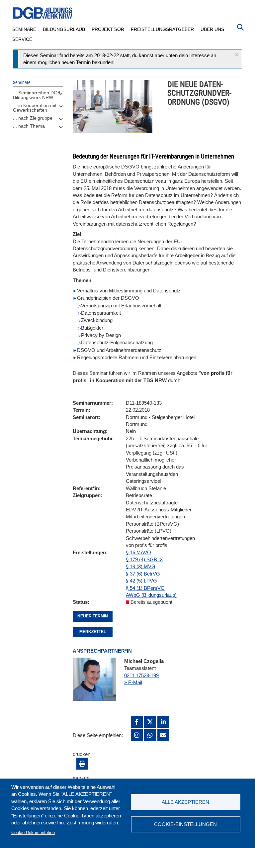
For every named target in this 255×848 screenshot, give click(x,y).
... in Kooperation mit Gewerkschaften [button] (34, 107)
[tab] (38, 96)
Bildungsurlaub (64, 29)
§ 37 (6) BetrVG (143, 574)
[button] (237, 54)
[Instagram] (137, 735)
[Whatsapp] (150, 735)
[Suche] (240, 26)
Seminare (24, 29)
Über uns (212, 29)
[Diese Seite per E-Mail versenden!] (163, 735)
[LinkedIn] (163, 722)
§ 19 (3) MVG (140, 566)
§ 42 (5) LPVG (141, 580)
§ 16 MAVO (138, 552)
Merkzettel (92, 631)
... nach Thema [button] (29, 126)
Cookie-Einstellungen (185, 824)
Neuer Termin (92, 616)
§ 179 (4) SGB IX (144, 559)
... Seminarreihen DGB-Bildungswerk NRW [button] (37, 95)
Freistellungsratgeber (162, 29)
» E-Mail (133, 682)
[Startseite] (43, 13)
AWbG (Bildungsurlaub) (151, 595)
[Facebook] (137, 722)
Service (22, 39)
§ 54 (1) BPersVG (145, 588)
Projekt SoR (108, 29)
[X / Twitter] (150, 722)
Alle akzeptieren (185, 802)
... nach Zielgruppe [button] (32, 118)
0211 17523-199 (141, 675)
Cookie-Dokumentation (33, 832)
